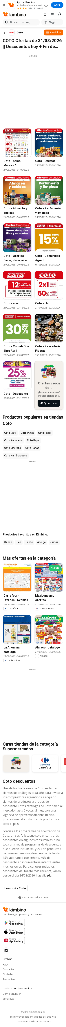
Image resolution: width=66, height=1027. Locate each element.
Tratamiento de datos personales (33, 1021)
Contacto (8, 969)
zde (49, 875)
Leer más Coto (15, 888)
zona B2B (8, 998)
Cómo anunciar (12, 993)
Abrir (57, 5)
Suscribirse (55, 32)
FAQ (5, 964)
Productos (9, 979)
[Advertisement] (33, 90)
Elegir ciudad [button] (55, 22)
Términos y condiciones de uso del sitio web (33, 1016)
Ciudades (8, 974)
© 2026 (33, 1012)
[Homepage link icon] (19, 897)
